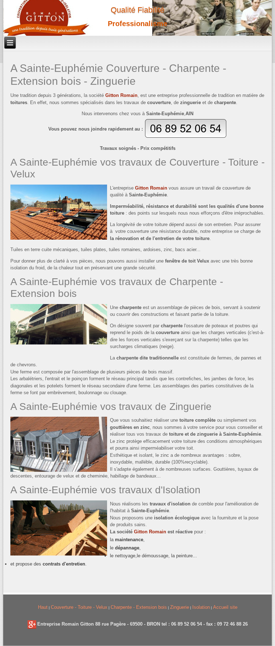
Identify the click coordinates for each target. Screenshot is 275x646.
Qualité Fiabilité (137, 9)
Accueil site (225, 607)
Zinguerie (179, 607)
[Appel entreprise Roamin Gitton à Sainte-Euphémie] (185, 136)
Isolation (201, 607)
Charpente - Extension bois (139, 607)
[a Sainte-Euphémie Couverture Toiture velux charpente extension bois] (32, 624)
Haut (43, 607)
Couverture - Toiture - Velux (79, 607)
